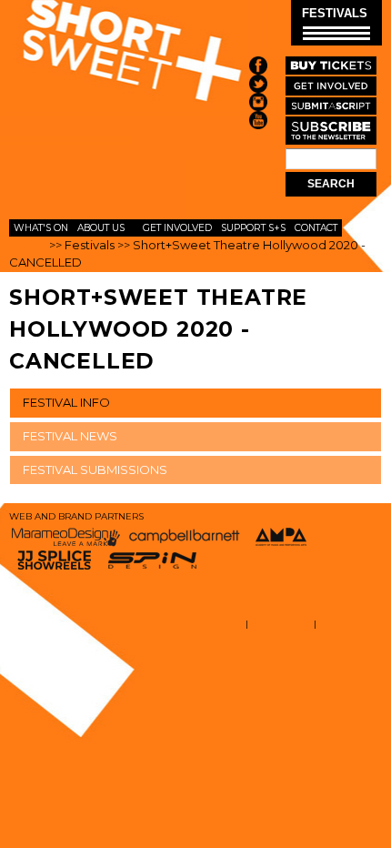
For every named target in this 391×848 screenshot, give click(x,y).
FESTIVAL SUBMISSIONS (95, 469)
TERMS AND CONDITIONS (184, 624)
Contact (316, 228)
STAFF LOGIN (281, 624)
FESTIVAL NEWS (70, 436)
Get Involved (177, 228)
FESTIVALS (334, 13)
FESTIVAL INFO (66, 402)
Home (27, 244)
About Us (101, 228)
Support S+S (253, 228)
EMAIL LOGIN (350, 624)
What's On (41, 228)
